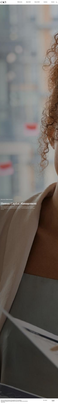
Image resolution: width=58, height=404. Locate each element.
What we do (19, 2)
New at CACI (37, 2)
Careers (52, 2)
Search (56, 2)
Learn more (3, 402)
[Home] (3, 2)
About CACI (28, 2)
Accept (53, 400)
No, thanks (45, 400)
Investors (45, 2)
